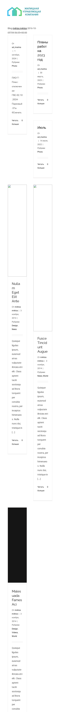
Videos (15, 632)
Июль (41, 127)
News (14, 329)
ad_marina (16, 47)
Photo (14, 66)
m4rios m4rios (20, 28)
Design (15, 325)
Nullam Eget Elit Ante (16, 292)
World (45, 376)
